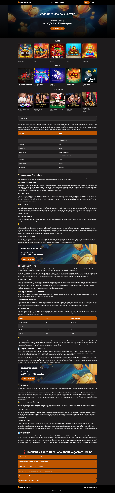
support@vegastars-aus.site (90, 487)
